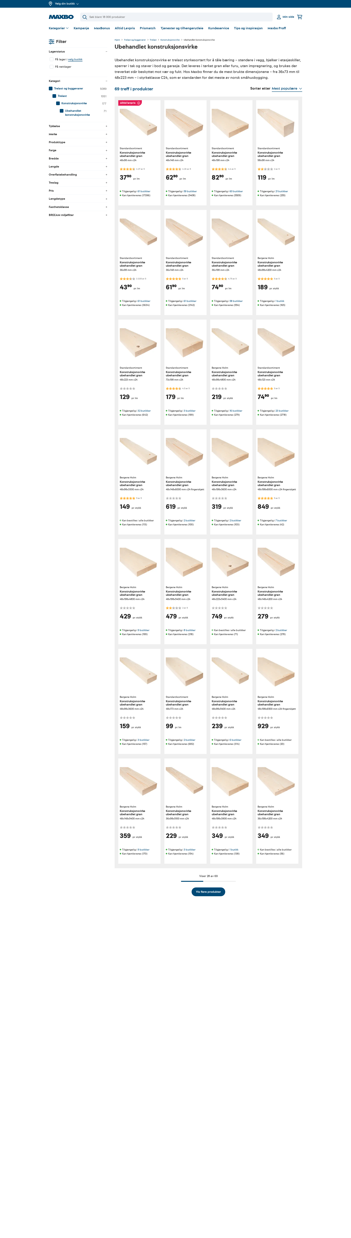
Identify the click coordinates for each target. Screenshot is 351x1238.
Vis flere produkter (208, 892)
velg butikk (75, 59)
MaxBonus (102, 28)
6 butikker (235, 740)
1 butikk (279, 301)
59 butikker (190, 191)
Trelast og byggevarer (135, 40)
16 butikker (236, 411)
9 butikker (143, 630)
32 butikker (144, 411)
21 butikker (281, 191)
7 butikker (281, 520)
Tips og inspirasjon (248, 28)
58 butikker (236, 301)
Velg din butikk (65, 4)
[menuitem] (78, 88)
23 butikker (281, 411)
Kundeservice (218, 28)
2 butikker (189, 520)
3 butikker (189, 411)
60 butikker (236, 191)
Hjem (117, 40)
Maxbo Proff (277, 28)
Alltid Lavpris (125, 28)
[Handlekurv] (299, 17)
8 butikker (189, 630)
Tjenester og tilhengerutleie (182, 28)
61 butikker (144, 191)
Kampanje (81, 28)
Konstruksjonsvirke (170, 40)
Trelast (153, 40)
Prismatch (148, 28)
